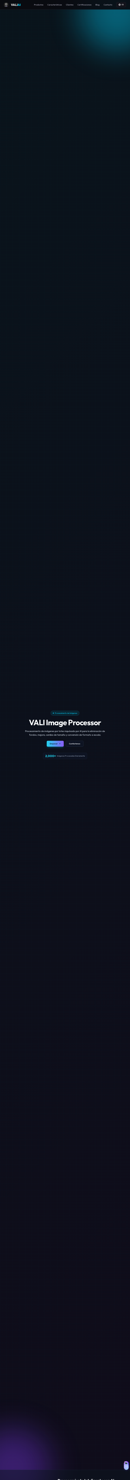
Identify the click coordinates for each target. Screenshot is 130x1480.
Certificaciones (84, 5)
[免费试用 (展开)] (126, 1465)
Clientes (69, 5)
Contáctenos (74, 744)
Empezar (54, 744)
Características (54, 5)
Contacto (108, 5)
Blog (97, 5)
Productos (38, 5)
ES (123, 4)
